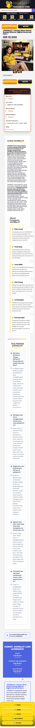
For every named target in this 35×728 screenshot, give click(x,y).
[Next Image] (32, 55)
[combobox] (16, 10)
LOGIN (9, 26)
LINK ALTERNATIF (18, 718)
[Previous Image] (3, 55)
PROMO (19, 704)
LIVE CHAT (18, 723)
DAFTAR (25, 26)
